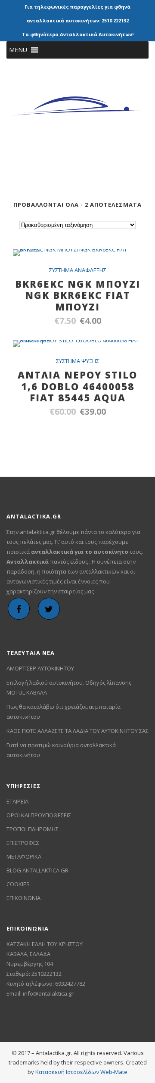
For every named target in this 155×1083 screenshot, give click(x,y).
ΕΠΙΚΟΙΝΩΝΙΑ (23, 898)
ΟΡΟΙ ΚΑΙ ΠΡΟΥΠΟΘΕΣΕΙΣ (38, 815)
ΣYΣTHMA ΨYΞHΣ (77, 361)
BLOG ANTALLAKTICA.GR (37, 870)
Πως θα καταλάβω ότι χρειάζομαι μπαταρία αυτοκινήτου (63, 711)
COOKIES (18, 884)
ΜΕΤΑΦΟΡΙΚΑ (23, 856)
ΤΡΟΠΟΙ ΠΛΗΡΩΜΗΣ (32, 829)
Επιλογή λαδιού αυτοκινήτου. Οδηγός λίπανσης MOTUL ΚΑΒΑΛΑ (68, 687)
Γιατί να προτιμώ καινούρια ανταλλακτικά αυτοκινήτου (61, 750)
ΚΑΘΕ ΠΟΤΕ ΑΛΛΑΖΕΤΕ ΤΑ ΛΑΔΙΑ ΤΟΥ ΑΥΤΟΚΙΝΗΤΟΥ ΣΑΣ (77, 731)
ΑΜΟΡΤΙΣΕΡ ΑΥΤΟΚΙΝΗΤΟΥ (40, 668)
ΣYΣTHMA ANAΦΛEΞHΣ (77, 270)
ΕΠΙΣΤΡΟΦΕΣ (22, 843)
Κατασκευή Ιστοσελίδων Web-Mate (81, 1072)
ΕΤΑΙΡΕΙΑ (17, 801)
